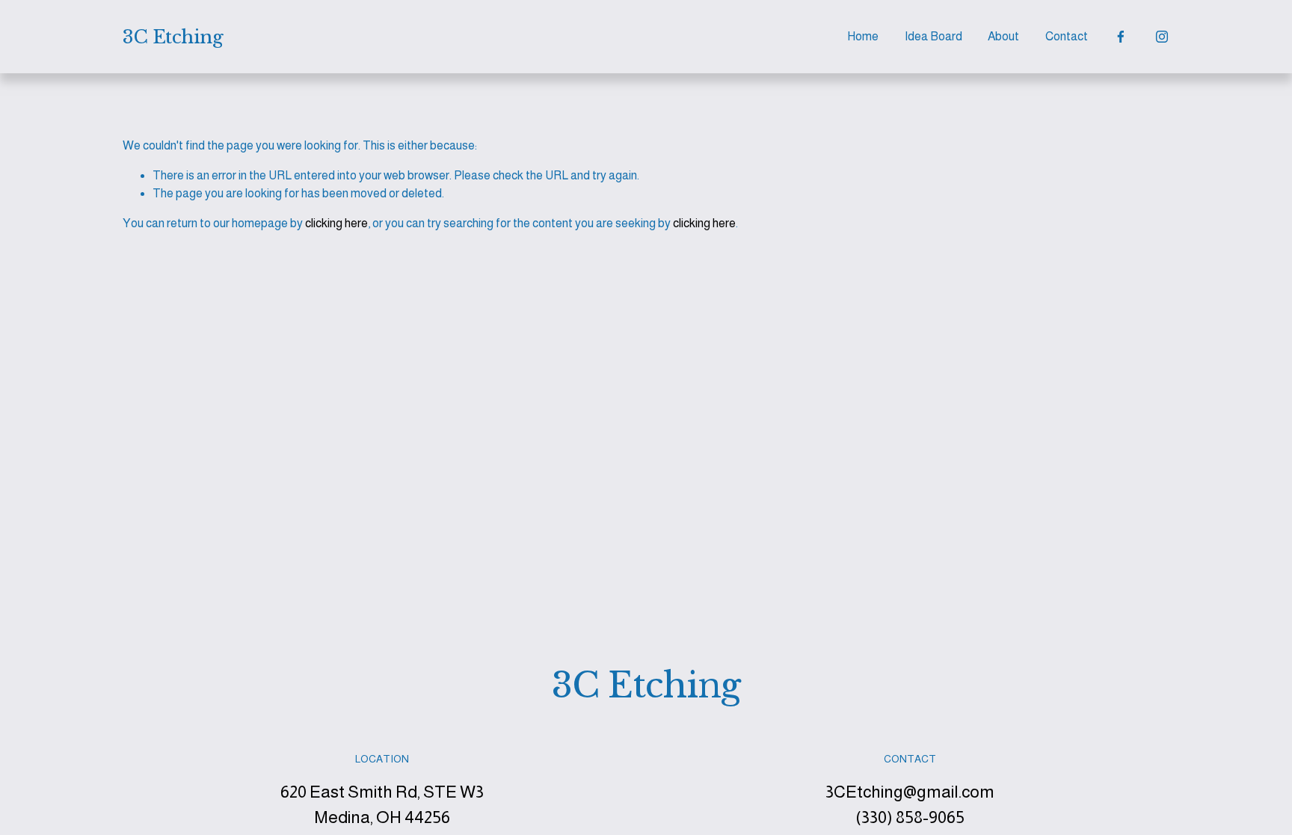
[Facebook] (1120, 36)
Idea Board (933, 36)
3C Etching (173, 37)
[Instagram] (1161, 36)
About (1003, 36)
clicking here (336, 223)
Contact (1066, 36)
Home (863, 36)
